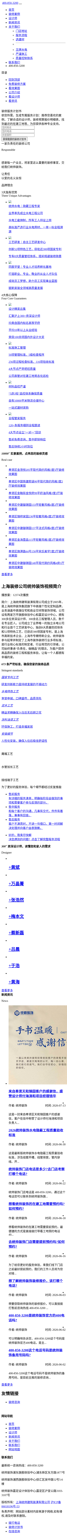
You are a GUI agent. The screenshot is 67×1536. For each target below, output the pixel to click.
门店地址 (21, 30)
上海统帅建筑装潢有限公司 (33, 1502)
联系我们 (14, 62)
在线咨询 (14, 1531)
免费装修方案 (17, 83)
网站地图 (14, 1449)
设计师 (13, 18)
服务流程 (21, 35)
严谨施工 (21, 53)
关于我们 (14, 1440)
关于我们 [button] (14, 26)
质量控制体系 (24, 58)
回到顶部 (14, 79)
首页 (11, 9)
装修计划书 (16, 1527)
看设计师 (14, 96)
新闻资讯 (14, 22)
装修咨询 (14, 1402)
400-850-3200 (10, 2)
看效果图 (14, 88)
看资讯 (13, 100)
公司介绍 (14, 92)
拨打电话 (14, 1522)
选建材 (20, 39)
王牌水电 (21, 49)
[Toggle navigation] (20, 3)
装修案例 (14, 14)
